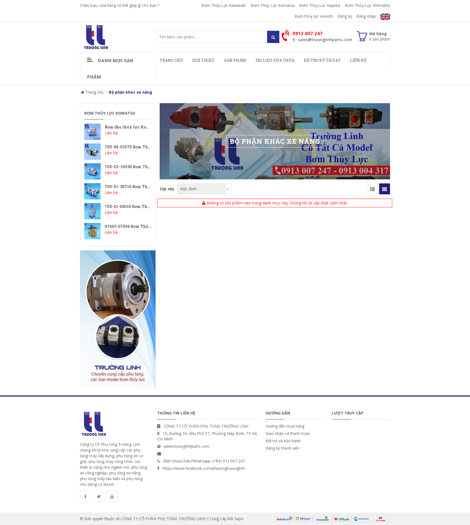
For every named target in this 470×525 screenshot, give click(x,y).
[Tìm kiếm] (273, 37)
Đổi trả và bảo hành (283, 440)
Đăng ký (345, 16)
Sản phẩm (235, 60)
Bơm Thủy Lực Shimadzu (367, 5)
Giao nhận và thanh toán (288, 433)
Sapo (238, 518)
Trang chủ (171, 60)
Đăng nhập (366, 16)
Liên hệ (358, 60)
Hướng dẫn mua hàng (285, 426)
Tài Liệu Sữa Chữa (275, 60)
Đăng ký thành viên (283, 448)
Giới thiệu (203, 60)
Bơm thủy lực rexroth (314, 16)
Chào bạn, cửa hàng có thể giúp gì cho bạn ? (119, 5)
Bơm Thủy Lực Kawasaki (223, 5)
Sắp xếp (167, 188)
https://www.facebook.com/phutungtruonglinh (204, 468)
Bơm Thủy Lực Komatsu (273, 5)
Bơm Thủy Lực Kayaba (319, 5)
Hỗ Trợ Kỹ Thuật (322, 60)
